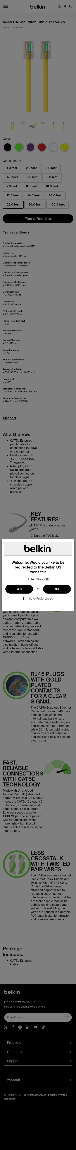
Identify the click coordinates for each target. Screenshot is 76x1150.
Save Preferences (41, 599)
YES (19, 589)
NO (57, 589)
